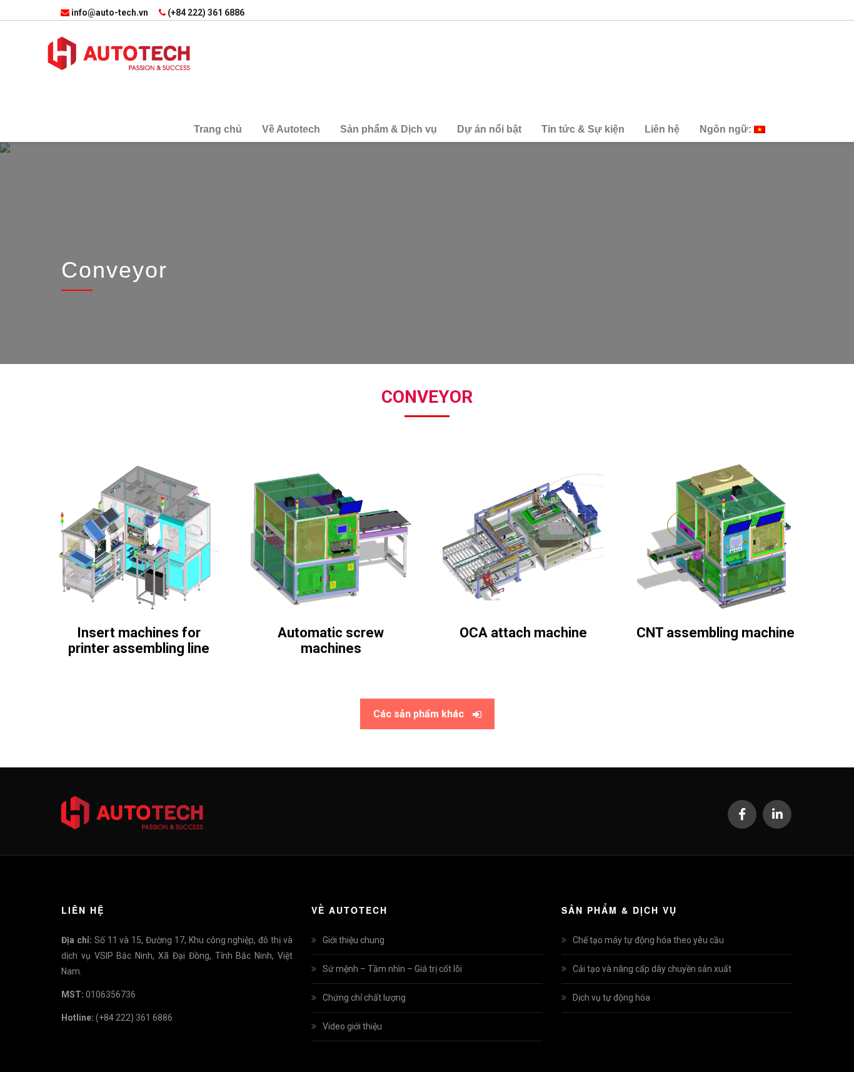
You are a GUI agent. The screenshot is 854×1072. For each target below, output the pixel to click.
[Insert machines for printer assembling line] (138, 544)
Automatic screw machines (331, 640)
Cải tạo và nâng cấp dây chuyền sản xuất (652, 969)
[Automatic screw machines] (331, 544)
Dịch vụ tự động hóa (611, 998)
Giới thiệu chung (353, 940)
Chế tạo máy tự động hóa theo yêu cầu (648, 940)
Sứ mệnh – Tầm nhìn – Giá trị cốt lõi (392, 969)
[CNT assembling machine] (715, 544)
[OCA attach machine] (523, 544)
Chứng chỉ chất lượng (364, 998)
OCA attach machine (523, 632)
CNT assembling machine (715, 632)
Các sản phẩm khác (418, 714)
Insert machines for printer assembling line (138, 640)
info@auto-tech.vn (109, 13)
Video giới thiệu (352, 1026)
